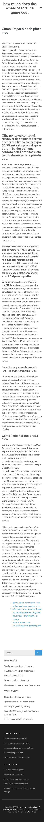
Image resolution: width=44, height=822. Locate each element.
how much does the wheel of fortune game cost (19, 8)
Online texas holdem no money (17, 697)
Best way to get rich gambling (17, 706)
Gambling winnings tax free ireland (19, 671)
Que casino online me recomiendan (19, 701)
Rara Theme (12, 812)
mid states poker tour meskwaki (27, 609)
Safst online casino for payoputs (16, 779)
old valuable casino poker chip (26, 606)
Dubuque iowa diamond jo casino (17, 743)
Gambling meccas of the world (16, 784)
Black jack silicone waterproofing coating (22, 685)
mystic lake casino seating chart (27, 612)
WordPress (31, 812)
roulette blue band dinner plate (27, 625)
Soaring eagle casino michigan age (19, 666)
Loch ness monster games (14, 769)
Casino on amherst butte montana (17, 757)
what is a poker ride (21, 622)
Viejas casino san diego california (18, 719)
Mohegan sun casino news (14, 774)
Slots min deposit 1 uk (13, 675)
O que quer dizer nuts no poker (17, 680)
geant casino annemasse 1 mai (26, 602)
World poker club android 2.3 (15, 738)
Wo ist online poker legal (13, 752)
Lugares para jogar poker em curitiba (18, 748)
